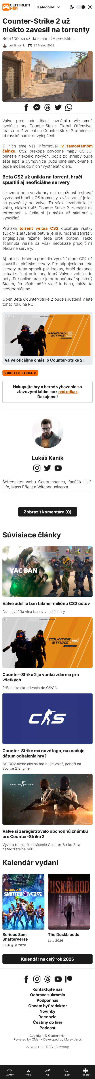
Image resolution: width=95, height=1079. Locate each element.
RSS (49, 1047)
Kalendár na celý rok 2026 (47, 959)
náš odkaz (68, 391)
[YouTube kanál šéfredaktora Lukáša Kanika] (58, 979)
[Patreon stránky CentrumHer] (68, 979)
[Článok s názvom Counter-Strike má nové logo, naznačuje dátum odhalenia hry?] (47, 743)
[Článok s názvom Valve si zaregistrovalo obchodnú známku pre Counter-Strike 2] (47, 823)
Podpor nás (47, 1000)
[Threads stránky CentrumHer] (47, 979)
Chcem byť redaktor (47, 1006)
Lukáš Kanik (17, 45)
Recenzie (47, 1017)
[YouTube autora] (58, 468)
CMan (36, 1039)
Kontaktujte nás (47, 989)
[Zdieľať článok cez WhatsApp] (68, 107)
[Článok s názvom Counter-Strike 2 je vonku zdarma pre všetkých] (47, 666)
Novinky (47, 1011)
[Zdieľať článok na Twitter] (58, 107)
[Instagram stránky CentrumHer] (36, 979)
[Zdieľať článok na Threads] (47, 107)
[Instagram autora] (36, 468)
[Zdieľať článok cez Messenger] (36, 107)
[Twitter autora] (47, 468)
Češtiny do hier (47, 1022)
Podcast (47, 1028)
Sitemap (62, 1047)
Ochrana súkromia (47, 995)
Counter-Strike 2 (20, 373)
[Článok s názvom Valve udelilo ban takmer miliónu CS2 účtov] (47, 595)
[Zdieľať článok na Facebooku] (26, 107)
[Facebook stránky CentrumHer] (26, 979)
